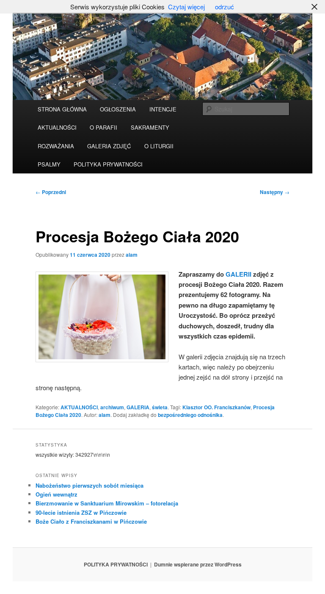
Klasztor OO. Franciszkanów (216, 407)
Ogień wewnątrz (56, 494)
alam (132, 254)
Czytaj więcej (186, 6)
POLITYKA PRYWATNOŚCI (108, 164)
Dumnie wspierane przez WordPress (198, 564)
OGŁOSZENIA (118, 109)
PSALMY (49, 164)
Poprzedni (51, 192)
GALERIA (138, 407)
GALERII (238, 274)
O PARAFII (103, 127)
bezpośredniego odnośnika (190, 415)
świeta (160, 407)
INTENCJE (162, 109)
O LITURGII (159, 146)
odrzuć (224, 6)
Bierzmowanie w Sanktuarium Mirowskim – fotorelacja (107, 503)
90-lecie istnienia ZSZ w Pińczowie (81, 512)
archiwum (112, 407)
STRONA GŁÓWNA (62, 109)
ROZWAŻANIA (56, 146)
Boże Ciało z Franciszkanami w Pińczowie (91, 521)
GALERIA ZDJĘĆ (109, 146)
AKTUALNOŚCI (57, 127)
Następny (274, 192)
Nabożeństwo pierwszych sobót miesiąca (89, 485)
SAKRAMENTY (150, 127)
